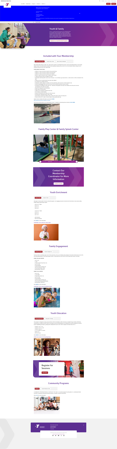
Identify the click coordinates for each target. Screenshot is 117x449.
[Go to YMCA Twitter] (55, 435)
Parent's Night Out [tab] (48, 251)
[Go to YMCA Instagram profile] (61, 435)
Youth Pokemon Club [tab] (46, 388)
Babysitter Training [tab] (49, 318)
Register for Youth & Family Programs (59, 40)
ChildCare (43, 3)
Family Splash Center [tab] (39, 61)
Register (113, 3)
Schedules (38, 3)
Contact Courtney (59, 183)
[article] (58, 13)
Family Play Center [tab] (50, 61)
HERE (37, 395)
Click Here (45, 372)
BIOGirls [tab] (37, 388)
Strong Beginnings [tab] (39, 318)
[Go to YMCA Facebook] (53, 435)
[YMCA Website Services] (7, 5)
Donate (108, 3)
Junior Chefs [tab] (37, 197)
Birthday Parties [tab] (38, 251)
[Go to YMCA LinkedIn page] (64, 435)
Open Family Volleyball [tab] (61, 61)
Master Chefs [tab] (45, 197)
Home (33, 22)
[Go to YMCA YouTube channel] (58, 435)
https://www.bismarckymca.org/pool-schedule (42, 100)
